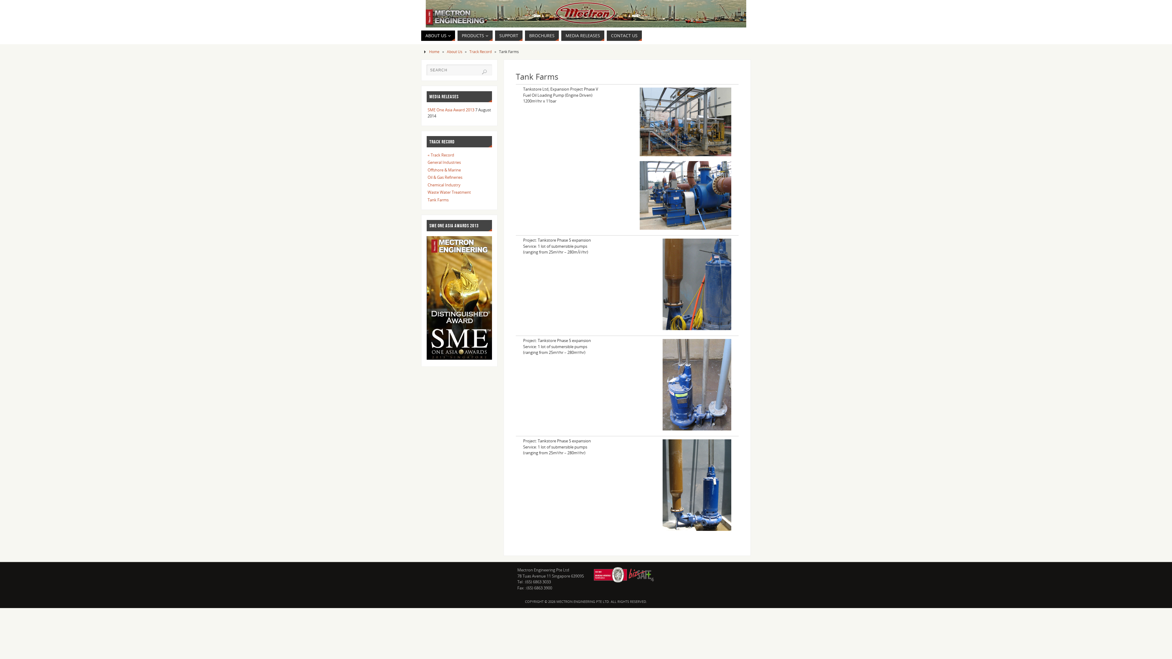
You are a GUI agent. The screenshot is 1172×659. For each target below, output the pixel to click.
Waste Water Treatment (449, 192)
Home (434, 51)
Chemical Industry (444, 185)
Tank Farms (438, 200)
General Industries (444, 162)
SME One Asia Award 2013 (451, 110)
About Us (454, 51)
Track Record (480, 51)
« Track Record (441, 155)
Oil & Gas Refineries (445, 177)
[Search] (484, 72)
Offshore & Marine (444, 170)
